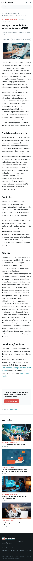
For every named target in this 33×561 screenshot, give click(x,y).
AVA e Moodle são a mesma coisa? (13, 445)
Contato (28, 550)
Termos (22, 550)
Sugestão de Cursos (8, 467)
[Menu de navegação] (30, 2)
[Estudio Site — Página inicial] (13, 538)
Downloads (15, 548)
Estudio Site (13, 409)
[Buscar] (4, 7)
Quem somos (5, 550)
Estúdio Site (7, 2)
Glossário (23, 548)
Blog (3, 13)
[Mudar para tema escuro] (26, 2)
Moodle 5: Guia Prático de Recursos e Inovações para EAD (14, 497)
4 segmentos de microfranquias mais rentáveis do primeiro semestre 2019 (14, 470)
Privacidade (14, 550)
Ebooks (8, 548)
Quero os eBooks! (11, 401)
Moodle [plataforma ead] (12, 13)
